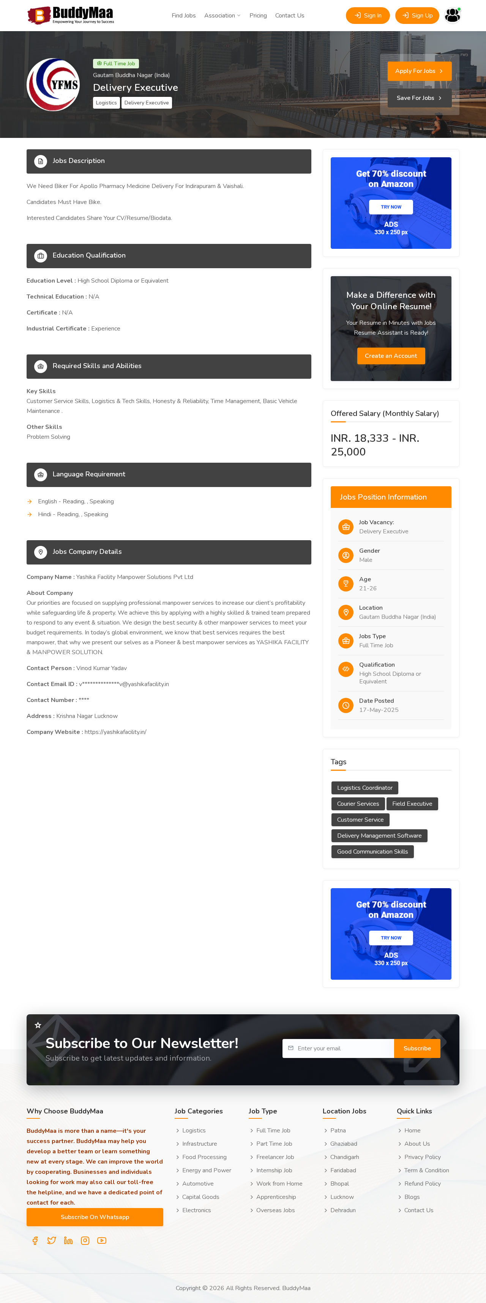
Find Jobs (184, 15)
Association (219, 15)
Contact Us (290, 15)
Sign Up (421, 15)
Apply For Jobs (416, 71)
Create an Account (391, 356)
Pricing (258, 15)
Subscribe (417, 1048)
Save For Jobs (416, 98)
